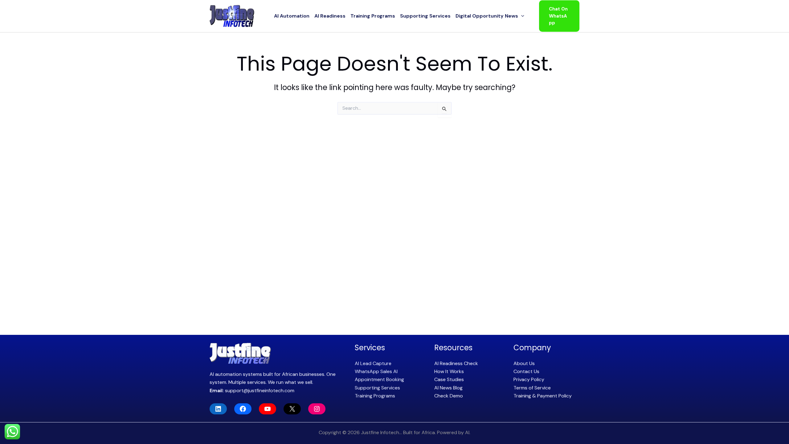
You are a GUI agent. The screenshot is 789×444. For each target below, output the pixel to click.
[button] (521, 16)
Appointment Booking (379, 379)
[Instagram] (316, 408)
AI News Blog (448, 387)
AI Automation (291, 16)
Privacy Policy (528, 379)
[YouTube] (267, 408)
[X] (292, 408)
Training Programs (372, 16)
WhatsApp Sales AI (376, 371)
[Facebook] (242, 408)
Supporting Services (425, 16)
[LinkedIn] (218, 408)
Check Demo (448, 396)
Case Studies (449, 379)
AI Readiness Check (456, 363)
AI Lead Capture (373, 363)
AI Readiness (329, 16)
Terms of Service (532, 387)
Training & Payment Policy (542, 396)
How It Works (449, 371)
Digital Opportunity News (487, 16)
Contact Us (526, 371)
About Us (524, 363)
